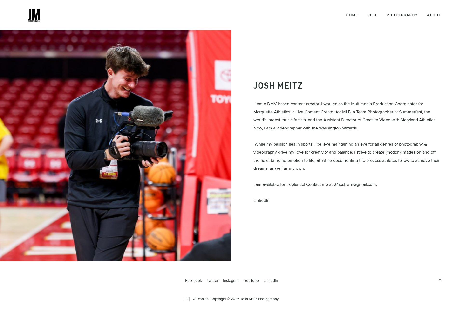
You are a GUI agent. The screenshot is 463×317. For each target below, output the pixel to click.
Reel (372, 15)
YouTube (251, 280)
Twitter (212, 280)
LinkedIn (261, 200)
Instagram (231, 280)
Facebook (193, 280)
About (434, 15)
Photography (402, 15)
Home (352, 15)
